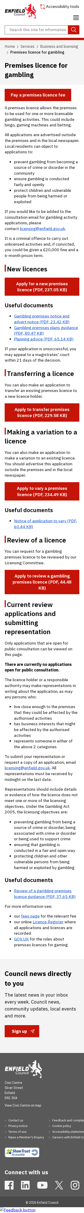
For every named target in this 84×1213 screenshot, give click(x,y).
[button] (76, 17)
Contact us (15, 1120)
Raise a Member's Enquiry (26, 1137)
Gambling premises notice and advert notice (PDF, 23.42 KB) (42, 318)
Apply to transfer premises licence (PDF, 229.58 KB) (42, 412)
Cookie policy (61, 1126)
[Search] (73, 30)
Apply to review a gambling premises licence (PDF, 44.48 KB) (42, 582)
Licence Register (48, 921)
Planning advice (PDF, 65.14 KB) (44, 339)
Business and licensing (59, 46)
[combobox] (42, 30)
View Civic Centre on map (23, 1105)
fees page (30, 916)
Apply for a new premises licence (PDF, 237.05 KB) (42, 286)
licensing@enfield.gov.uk (42, 228)
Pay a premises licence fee (37, 95)
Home (10, 46)
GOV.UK (21, 939)
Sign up (19, 1032)
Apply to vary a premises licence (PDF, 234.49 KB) (42, 491)
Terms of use (17, 1132)
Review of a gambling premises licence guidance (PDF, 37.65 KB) (45, 893)
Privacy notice (18, 1126)
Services (28, 46)
